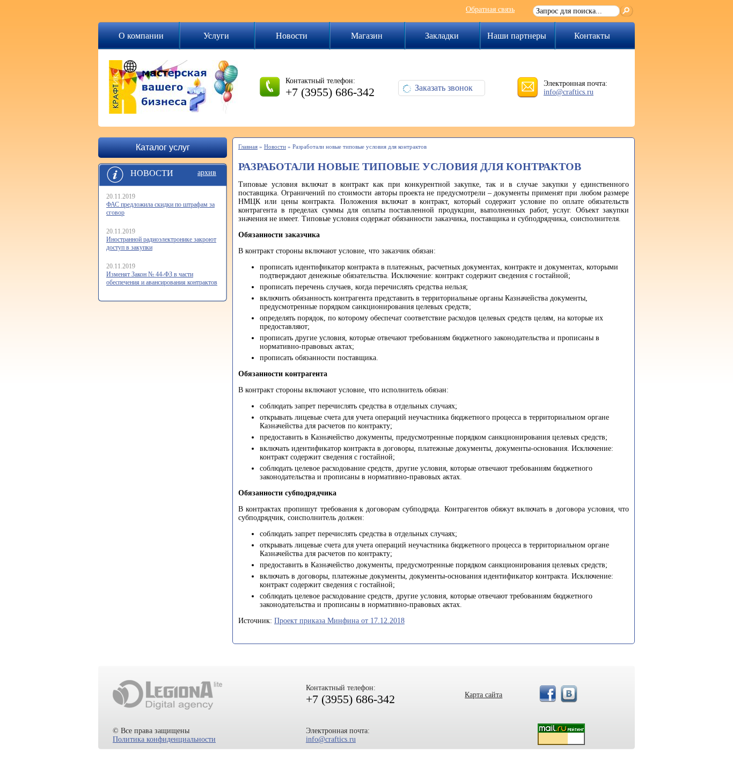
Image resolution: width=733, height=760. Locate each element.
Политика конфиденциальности (164, 739)
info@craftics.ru (568, 92)
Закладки (442, 35)
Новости (291, 35)
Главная (248, 146)
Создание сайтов (167, 695)
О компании (141, 35)
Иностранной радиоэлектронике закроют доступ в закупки (161, 243)
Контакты (592, 35)
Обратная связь (490, 9)
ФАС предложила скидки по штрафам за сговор (160, 208)
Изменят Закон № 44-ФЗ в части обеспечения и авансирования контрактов (161, 278)
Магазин (367, 35)
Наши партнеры (516, 35)
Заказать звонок (444, 87)
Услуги (216, 35)
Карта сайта (483, 695)
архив (206, 173)
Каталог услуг (163, 147)
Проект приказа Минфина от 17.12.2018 (339, 621)
